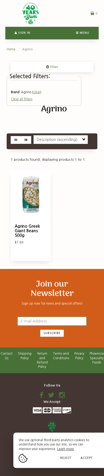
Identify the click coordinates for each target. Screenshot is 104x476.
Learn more (65, 449)
